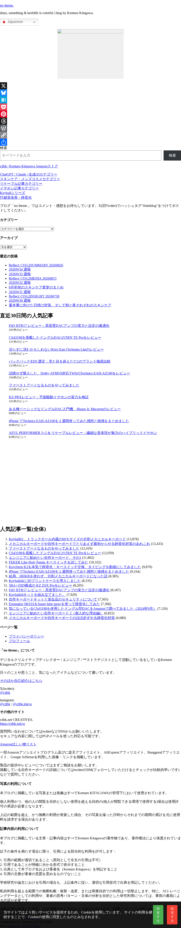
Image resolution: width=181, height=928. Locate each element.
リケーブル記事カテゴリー (21, 183)
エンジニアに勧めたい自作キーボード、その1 (45, 557)
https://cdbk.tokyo (12, 724)
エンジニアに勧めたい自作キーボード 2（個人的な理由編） (56, 613)
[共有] (90, 142)
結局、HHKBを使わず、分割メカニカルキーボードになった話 (58, 576)
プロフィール (19, 641)
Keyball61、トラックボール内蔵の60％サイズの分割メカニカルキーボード (67, 539)
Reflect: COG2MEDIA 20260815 (33, 278)
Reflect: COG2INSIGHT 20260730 (34, 296)
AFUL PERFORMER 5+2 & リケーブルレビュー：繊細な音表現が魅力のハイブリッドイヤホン (83, 433)
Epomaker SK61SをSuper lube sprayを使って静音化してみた (54, 604)
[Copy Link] (90, 135)
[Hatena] (90, 99)
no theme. (7, 5)
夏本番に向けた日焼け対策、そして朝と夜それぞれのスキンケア (60, 305)
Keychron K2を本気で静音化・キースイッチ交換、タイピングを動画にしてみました (75, 567)
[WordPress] (90, 128)
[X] (90, 85)
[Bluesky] (90, 92)
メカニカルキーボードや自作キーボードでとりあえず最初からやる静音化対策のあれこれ (79, 544)
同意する (158, 914)
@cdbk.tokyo (22, 704)
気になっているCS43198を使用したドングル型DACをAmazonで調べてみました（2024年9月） (82, 608)
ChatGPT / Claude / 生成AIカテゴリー (28, 174)
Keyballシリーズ (12, 193)
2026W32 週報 (20, 282)
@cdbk (5, 692)
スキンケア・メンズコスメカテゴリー (30, 179)
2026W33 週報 (20, 274)
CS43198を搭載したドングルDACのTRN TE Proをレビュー (55, 337)
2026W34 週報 (20, 269)
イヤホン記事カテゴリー (19, 188)
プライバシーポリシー (26, 636)
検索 (3, 148)
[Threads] (90, 121)
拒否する (172, 914)
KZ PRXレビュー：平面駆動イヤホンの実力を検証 (49, 397)
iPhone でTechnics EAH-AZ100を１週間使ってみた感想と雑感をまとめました (69, 421)
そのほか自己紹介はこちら (21, 681)
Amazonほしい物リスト (18, 744)
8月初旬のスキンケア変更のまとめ (36, 287)
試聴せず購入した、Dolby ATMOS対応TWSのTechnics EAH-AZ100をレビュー (69, 373)
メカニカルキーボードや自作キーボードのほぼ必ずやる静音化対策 (62, 618)
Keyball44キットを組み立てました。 (37, 595)
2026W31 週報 (20, 292)
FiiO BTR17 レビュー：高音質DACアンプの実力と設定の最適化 (59, 325)
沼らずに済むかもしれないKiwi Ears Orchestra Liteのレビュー (56, 349)
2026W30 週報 (20, 300)
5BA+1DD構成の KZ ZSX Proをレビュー (40, 585)
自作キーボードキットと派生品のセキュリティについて (53, 599)
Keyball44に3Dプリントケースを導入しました (45, 581)
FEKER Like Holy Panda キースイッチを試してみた (48, 562)
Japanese (15, 22)
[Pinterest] (90, 114)
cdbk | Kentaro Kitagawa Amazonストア (29, 166)
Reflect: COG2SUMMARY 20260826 (36, 265)
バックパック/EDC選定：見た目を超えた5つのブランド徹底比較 (60, 361)
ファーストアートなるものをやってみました (44, 385)
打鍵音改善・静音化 (16, 197)
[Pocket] (90, 106)
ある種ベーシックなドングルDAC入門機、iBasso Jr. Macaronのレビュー (65, 409)
